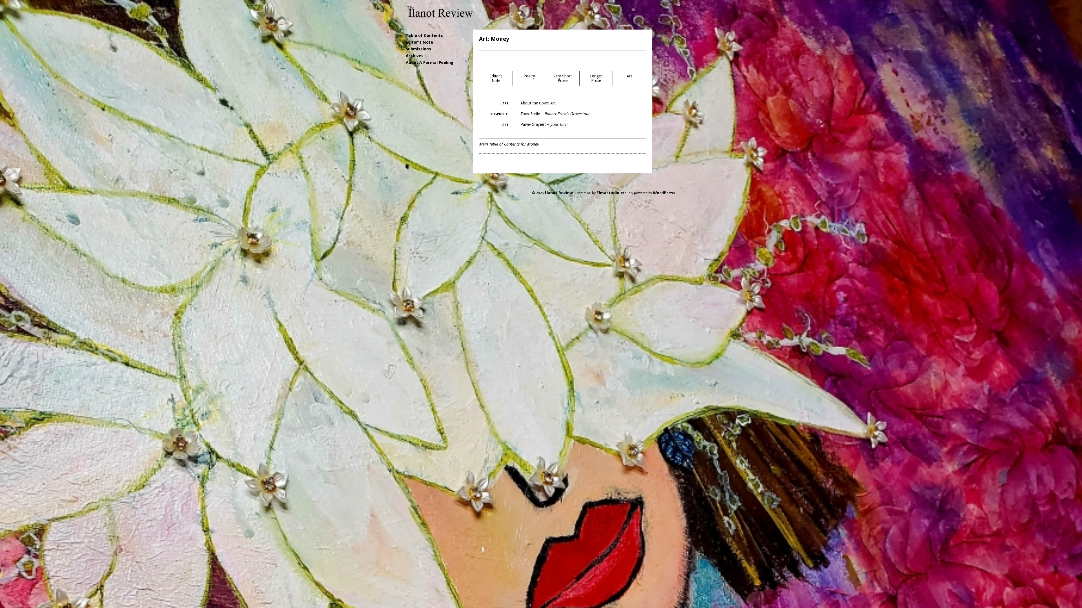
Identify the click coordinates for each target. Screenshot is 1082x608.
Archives (415, 55)
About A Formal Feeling (429, 62)
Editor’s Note (419, 42)
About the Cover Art (538, 103)
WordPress (664, 192)
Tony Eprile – (555, 113)
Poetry (529, 76)
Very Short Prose (562, 78)
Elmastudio (608, 192)
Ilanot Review (559, 192)
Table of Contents (424, 35)
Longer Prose (596, 78)
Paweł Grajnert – (543, 124)
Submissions (418, 49)
